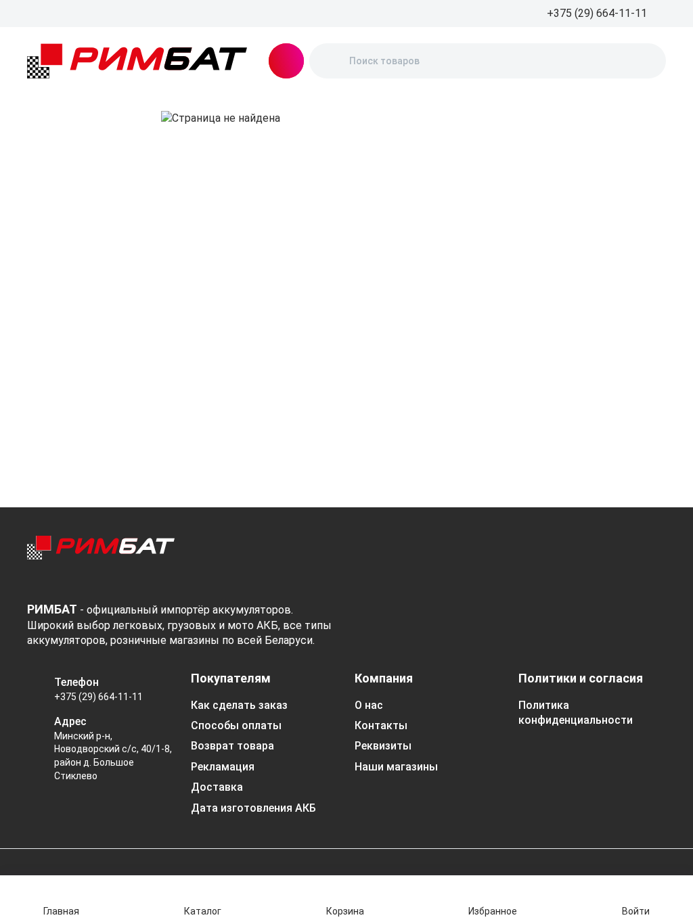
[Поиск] (331, 61)
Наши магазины (396, 766)
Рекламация (222, 766)
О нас (369, 705)
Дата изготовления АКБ (253, 808)
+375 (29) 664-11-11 (98, 696)
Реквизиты (383, 745)
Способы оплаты (236, 725)
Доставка (217, 787)
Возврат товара (232, 745)
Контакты (381, 725)
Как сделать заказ (239, 705)
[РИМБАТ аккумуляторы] (137, 60)
